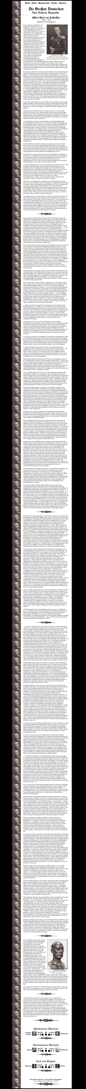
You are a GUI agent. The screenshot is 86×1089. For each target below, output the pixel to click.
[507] (24, 626)
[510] (31, 820)
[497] (50, 970)
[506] (67, 555)
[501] (62, 227)
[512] (41, 968)
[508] (63, 688)
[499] (61, 91)
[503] (60, 360)
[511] (58, 885)
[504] (60, 426)
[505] (65, 491)
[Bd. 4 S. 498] (25, 15)
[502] (55, 293)
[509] (24, 756)
